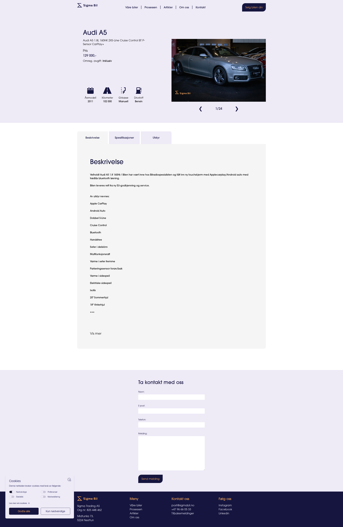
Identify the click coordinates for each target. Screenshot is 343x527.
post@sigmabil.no (183, 505)
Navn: (141, 391)
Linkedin (224, 513)
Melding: (142, 433)
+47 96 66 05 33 (181, 509)
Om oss (184, 7)
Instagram (225, 505)
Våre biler (131, 7)
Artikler (168, 7)
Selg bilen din (254, 7)
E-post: (141, 405)
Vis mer (95, 333)
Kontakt (201, 7)
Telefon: (142, 419)
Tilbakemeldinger (183, 513)
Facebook (225, 509)
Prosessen (151, 7)
